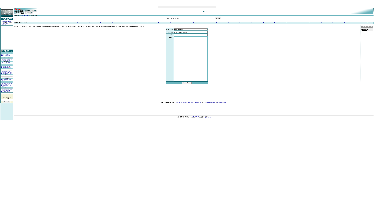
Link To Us (4, 24)
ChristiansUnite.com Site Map (209, 102)
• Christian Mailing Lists (6, 73)
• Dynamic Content (5, 91)
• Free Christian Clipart (6, 79)
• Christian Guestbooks (6, 89)
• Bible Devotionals (5, 55)
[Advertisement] (181, 7)
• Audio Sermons (5, 56)
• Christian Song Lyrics (6, 72)
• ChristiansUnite (6, 67)
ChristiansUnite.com (194, 116)
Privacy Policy (198, 102)
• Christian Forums (5, 60)
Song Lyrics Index (24, 15)
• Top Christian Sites (5, 63)
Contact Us (183, 102)
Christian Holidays (190, 102)
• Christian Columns (5, 71)
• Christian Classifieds (6, 77)
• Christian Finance (5, 66)
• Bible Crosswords (5, 86)
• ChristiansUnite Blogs (6, 59)
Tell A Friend (5, 23)
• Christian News (5, 70)
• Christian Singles (5, 75)
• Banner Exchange (5, 90)
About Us (178, 102)
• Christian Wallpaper (6, 80)
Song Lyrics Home (6, 21)
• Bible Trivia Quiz (5, 84)
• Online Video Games (6, 85)
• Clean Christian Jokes (6, 83)
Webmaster (208, 117)
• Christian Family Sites (6, 62)
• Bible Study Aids (5, 54)
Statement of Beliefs (221, 102)
